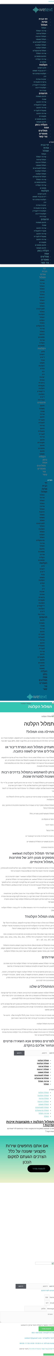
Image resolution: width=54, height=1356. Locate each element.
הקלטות (43, 65)
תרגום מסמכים (40, 119)
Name (51, 1297)
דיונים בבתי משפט (39, 71)
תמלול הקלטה (41, 48)
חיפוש (51, 1053)
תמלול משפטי (41, 39)
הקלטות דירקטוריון (39, 85)
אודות (44, 22)
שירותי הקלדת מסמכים (41, 343)
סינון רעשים (42, 68)
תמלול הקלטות (40, 45)
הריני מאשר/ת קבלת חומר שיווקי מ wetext (36, 1325)
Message (50, 1309)
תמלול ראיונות (41, 36)
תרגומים (43, 93)
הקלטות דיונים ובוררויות (41, 397)
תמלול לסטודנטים (39, 42)
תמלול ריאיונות (43, 1069)
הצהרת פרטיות (34, 1349)
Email (52, 1303)
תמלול (44, 25)
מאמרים (43, 133)
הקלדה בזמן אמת (43, 459)
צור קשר (43, 136)
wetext (51, 1)
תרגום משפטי (41, 122)
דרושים (51, 1349)
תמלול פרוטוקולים (39, 51)
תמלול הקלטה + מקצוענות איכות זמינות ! (30, 1123)
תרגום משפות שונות (42, 408)
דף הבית (43, 19)
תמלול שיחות (41, 33)
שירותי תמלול (41, 31)
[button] (43, 142)
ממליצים (43, 130)
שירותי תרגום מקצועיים (41, 439)
